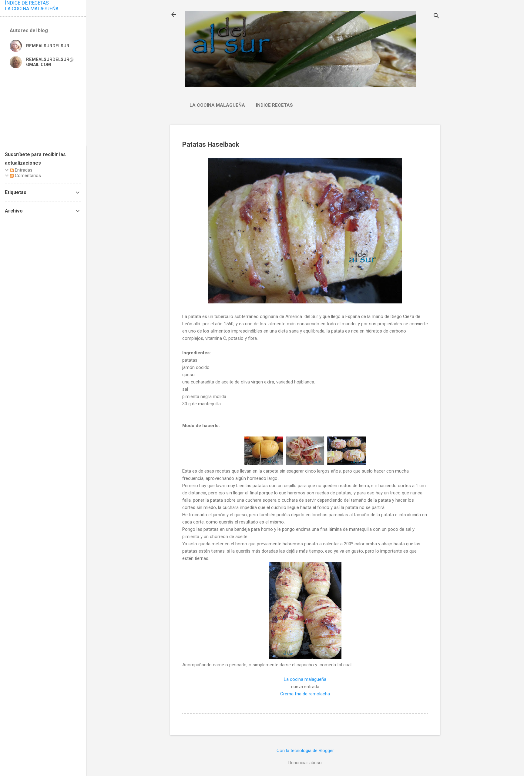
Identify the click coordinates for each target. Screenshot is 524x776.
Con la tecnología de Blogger (305, 750)
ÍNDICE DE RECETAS (27, 3)
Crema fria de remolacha (305, 694)
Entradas (23, 170)
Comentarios (27, 175)
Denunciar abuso (305, 762)
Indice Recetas (274, 105)
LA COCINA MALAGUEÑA (32, 9)
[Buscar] (436, 16)
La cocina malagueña (217, 105)
